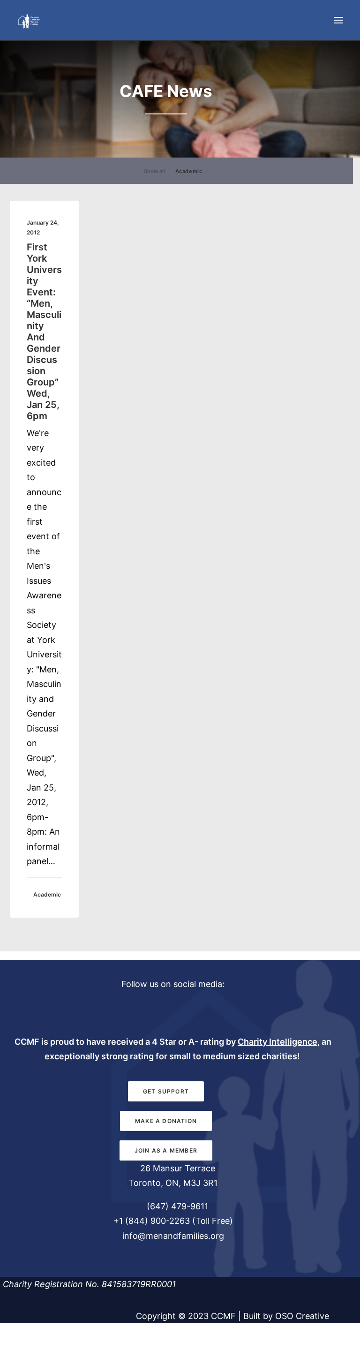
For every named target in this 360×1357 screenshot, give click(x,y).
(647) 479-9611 (176, 1206)
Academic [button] (188, 171)
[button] (338, 20)
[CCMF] (28, 20)
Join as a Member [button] (166, 1150)
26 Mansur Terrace (177, 1168)
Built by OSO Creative (286, 1316)
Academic (47, 894)
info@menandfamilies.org (173, 1236)
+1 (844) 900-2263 (151, 1221)
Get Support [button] (166, 1091)
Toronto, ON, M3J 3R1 (173, 1183)
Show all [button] (154, 171)
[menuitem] (154, 170)
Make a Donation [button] (166, 1120)
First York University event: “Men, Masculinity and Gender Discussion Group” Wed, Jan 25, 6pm (44, 331)
